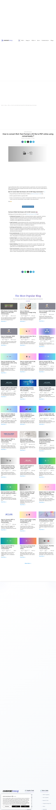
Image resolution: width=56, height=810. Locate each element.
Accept (25, 806)
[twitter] (28, 142)
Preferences (7, 806)
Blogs (52, 40)
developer (14, 315)
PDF (22, 40)
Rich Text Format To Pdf (36, 193)
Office (33, 40)
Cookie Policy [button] (27, 802)
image (33, 315)
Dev (38, 40)
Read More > (4, 321)
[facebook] (22, 142)
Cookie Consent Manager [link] (7, 796)
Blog (5, 105)
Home (2, 105)
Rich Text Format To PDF (28, 206)
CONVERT (8, 40)
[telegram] (33, 142)
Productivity (45, 40)
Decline (16, 806)
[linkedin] (31, 142)
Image (27, 40)
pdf (15, 391)
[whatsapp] (25, 142)
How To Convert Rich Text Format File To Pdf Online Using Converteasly (23, 105)
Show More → (28, 563)
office (34, 339)
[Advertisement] (28, 173)
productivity (32, 444)
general (52, 341)
